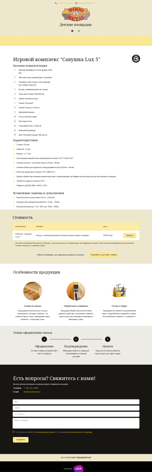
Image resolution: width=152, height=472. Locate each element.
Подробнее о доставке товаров (104, 255)
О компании (33, 41)
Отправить (20, 440)
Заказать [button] (130, 235)
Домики (85, 41)
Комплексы (51, 41)
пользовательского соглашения (79, 432)
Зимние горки (69, 41)
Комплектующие (101, 41)
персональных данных (46, 432)
